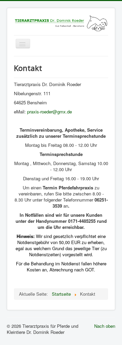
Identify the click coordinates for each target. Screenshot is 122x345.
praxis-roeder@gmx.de (49, 111)
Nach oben (104, 326)
